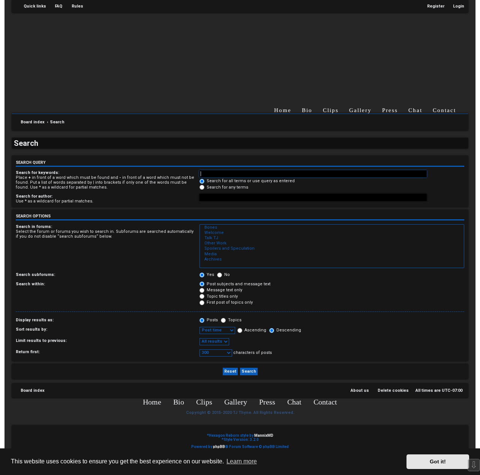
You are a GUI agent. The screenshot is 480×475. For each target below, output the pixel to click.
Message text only (224, 290)
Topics (234, 320)
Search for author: (34, 196)
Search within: (30, 284)
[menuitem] (55, 6)
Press (390, 110)
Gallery (360, 110)
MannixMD (263, 435)
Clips (331, 110)
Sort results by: (31, 329)
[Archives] (332, 259)
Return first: (28, 351)
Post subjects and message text (238, 284)
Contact (444, 110)
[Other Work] (332, 243)
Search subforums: (35, 274)
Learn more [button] (241, 461)
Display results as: (35, 320)
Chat (415, 110)
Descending (288, 330)
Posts (212, 320)
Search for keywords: (37, 172)
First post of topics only (229, 302)
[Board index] (247, 54)
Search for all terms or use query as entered (250, 180)
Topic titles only (222, 296)
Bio (307, 110)
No (226, 274)
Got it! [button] (438, 462)
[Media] (332, 254)
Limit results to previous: (41, 340)
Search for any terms (227, 187)
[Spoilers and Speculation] (332, 248)
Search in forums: (34, 226)
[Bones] (332, 227)
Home (282, 110)
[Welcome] (332, 232)
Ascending (254, 330)
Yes (210, 274)
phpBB (219, 447)
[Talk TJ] (332, 238)
